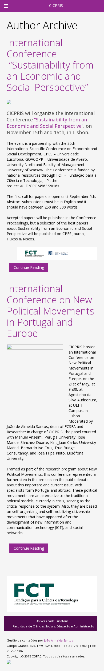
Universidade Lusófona (52, 621)
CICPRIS (56, 5)
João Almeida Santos (58, 640)
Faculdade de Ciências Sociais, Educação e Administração (53, 626)
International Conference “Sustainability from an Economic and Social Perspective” (50, 65)
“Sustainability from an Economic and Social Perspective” (47, 122)
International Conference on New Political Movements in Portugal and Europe (50, 311)
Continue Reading (29, 267)
